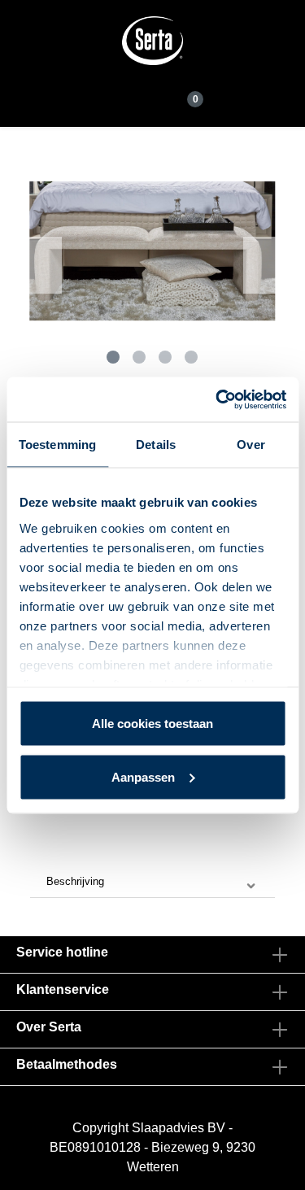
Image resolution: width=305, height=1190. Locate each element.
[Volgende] (259, 265)
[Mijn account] (171, 95)
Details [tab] (156, 444)
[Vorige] (45, 265)
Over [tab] (250, 444)
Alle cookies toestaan (152, 723)
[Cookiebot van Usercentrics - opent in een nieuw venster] (217, 399)
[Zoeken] (150, 95)
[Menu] (121, 94)
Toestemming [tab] (57, 444)
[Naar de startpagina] (153, 40)
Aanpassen (143, 776)
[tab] (152, 882)
